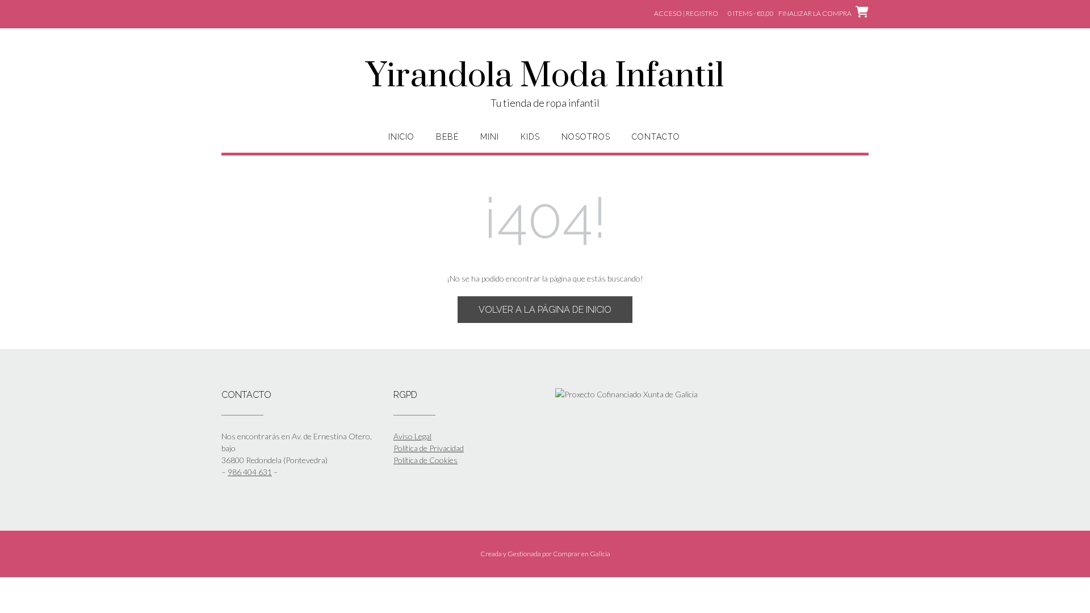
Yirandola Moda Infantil (545, 76)
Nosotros (585, 136)
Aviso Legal (412, 436)
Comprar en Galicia (581, 553)
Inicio (401, 136)
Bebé (447, 136)
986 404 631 (250, 472)
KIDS (530, 136)
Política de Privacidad (428, 448)
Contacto (656, 136)
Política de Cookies (425, 460)
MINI (489, 136)
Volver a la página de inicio (545, 309)
